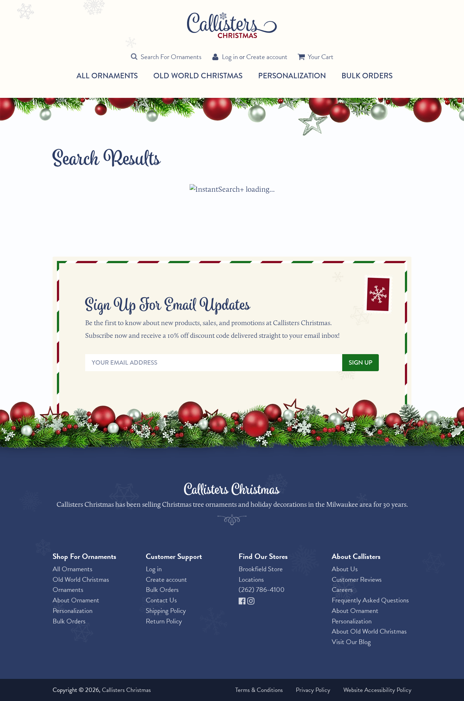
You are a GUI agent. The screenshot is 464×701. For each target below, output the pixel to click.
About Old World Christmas (369, 631)
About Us (345, 569)
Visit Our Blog (351, 641)
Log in (230, 56)
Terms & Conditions (259, 689)
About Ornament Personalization (76, 605)
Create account (266, 56)
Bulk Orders (367, 75)
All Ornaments (107, 76)
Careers (342, 589)
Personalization (292, 75)
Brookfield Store (261, 569)
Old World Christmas (198, 76)
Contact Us (161, 600)
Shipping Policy (166, 610)
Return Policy (164, 621)
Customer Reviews (357, 579)
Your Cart (321, 56)
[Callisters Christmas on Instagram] (250, 600)
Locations (251, 579)
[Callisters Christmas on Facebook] (243, 600)
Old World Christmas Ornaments (81, 584)
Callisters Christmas (126, 689)
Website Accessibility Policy (377, 689)
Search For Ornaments (171, 56)
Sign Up (360, 362)
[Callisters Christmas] (232, 25)
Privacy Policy (313, 689)
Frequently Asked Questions (370, 600)
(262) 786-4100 (262, 589)
